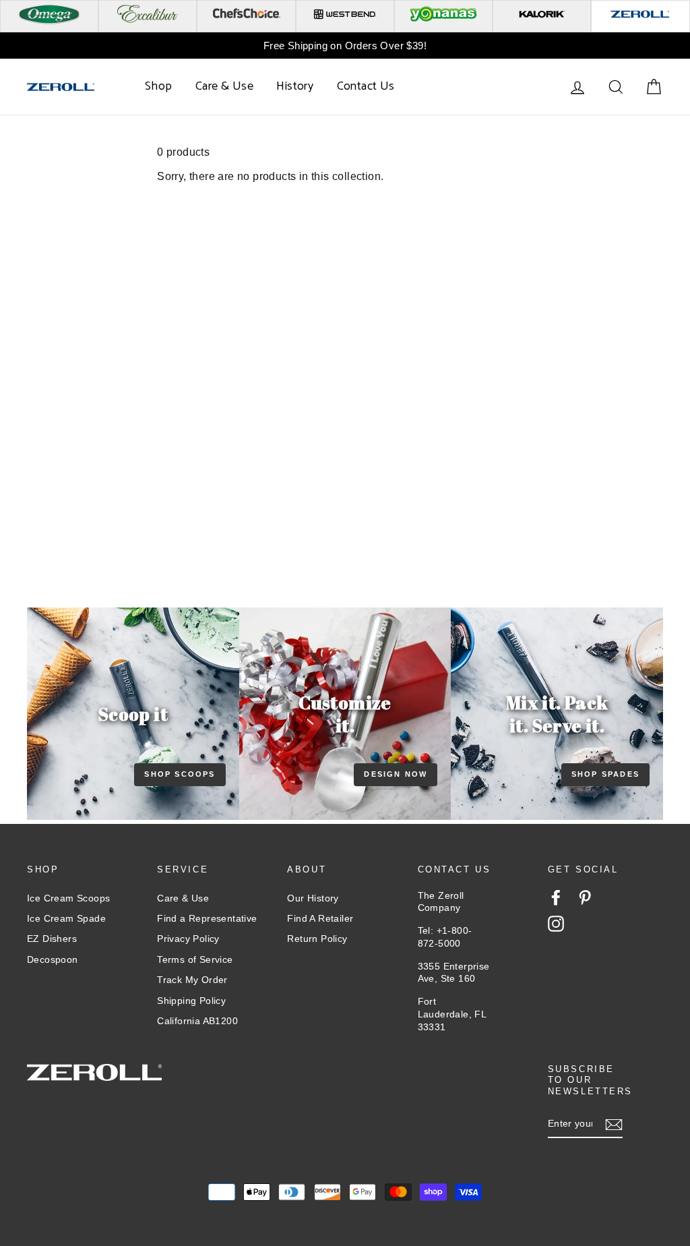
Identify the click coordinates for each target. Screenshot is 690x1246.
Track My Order (192, 979)
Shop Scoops (179, 774)
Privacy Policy (188, 938)
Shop (158, 86)
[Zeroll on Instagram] (556, 924)
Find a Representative (207, 918)
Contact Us (366, 86)
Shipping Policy (191, 1000)
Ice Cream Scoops (68, 898)
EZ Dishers (52, 938)
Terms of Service (194, 959)
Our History (312, 898)
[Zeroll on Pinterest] (585, 897)
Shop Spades (605, 774)
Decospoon (52, 959)
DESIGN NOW (395, 774)
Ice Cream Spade (66, 918)
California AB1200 (197, 1020)
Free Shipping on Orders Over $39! (345, 45)
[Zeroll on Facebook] (556, 897)
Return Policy (317, 938)
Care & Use (224, 86)
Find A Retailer (320, 918)
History (294, 86)
